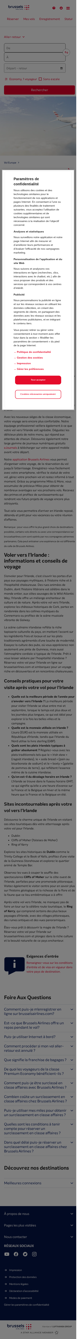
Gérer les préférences (30, 369)
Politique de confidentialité (34, 351)
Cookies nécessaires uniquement (38, 394)
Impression (24, 363)
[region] (38, 290)
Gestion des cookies (30, 357)
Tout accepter (38, 380)
